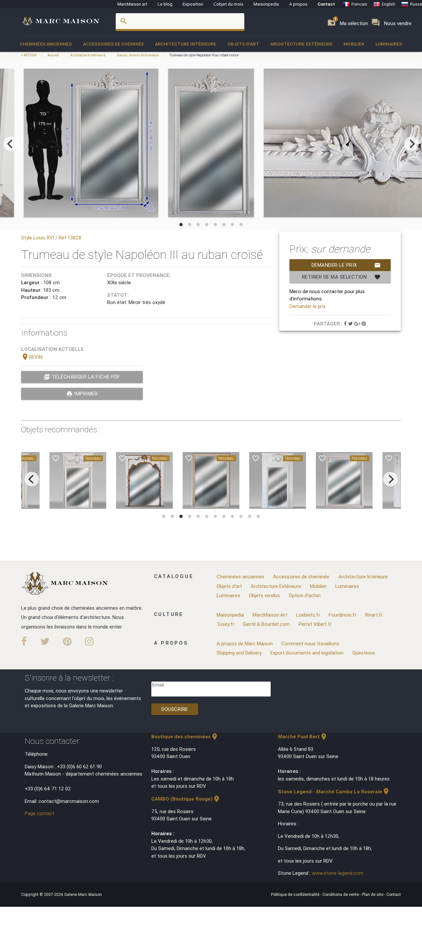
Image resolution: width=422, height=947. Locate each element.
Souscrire (174, 709)
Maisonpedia (266, 4)
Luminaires (389, 44)
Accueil (53, 55)
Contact (326, 4)
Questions (363, 653)
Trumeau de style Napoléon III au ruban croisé (204, 55)
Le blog (165, 4)
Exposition (193, 4)
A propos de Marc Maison (245, 643)
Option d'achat (305, 595)
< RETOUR (29, 55)
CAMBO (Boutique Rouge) (186, 799)
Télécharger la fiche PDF (82, 377)
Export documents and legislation (307, 653)
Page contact (39, 813)
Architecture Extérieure (301, 44)
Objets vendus (264, 595)
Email (158, 685)
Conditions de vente (341, 894)
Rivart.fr (374, 615)
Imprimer (82, 393)
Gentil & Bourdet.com (266, 624)
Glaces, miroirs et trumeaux (138, 55)
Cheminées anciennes (46, 44)
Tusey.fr (225, 624)
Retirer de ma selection (341, 277)
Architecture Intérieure (185, 44)
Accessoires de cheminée (113, 44)
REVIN (32, 357)
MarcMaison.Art (270, 615)
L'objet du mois (228, 4)
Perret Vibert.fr (315, 624)
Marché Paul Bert (303, 736)
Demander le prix (346, 265)
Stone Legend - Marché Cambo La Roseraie (334, 791)
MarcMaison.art (132, 4)
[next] (411, 144)
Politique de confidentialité (295, 894)
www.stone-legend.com (337, 873)
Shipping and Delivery (239, 653)
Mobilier (354, 44)
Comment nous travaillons (310, 643)
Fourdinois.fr (342, 615)
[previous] (10, 144)
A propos (298, 4)
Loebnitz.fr (308, 615)
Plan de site (373, 894)
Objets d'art (243, 44)
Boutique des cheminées (185, 736)
